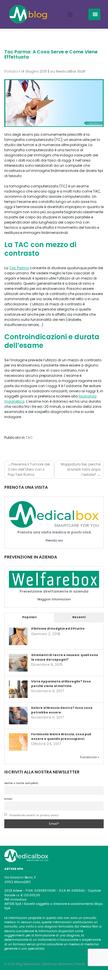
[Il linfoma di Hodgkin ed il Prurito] (18, 637)
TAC (29, 437)
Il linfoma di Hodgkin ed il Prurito (58, 628)
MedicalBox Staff (71, 71)
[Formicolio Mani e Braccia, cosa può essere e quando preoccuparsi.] (18, 742)
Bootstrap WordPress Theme (64, 964)
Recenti (79, 617)
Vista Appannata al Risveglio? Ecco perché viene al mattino (61, 683)
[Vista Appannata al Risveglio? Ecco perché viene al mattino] (18, 689)
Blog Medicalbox (28, 964)
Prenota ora (54, 540)
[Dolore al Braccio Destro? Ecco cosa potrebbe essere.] (18, 716)
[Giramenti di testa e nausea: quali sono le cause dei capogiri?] (18, 663)
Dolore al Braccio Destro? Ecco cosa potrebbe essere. (61, 710)
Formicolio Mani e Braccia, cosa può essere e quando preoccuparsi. (61, 736)
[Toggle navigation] (70, 14)
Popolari (29, 617)
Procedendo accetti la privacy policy (33, 815)
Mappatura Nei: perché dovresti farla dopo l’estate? (81, 469)
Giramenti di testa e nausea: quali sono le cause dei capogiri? (64, 657)
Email (8, 799)
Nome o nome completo (21, 783)
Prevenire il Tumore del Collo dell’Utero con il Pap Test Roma (29, 469)
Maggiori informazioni (54, 599)
